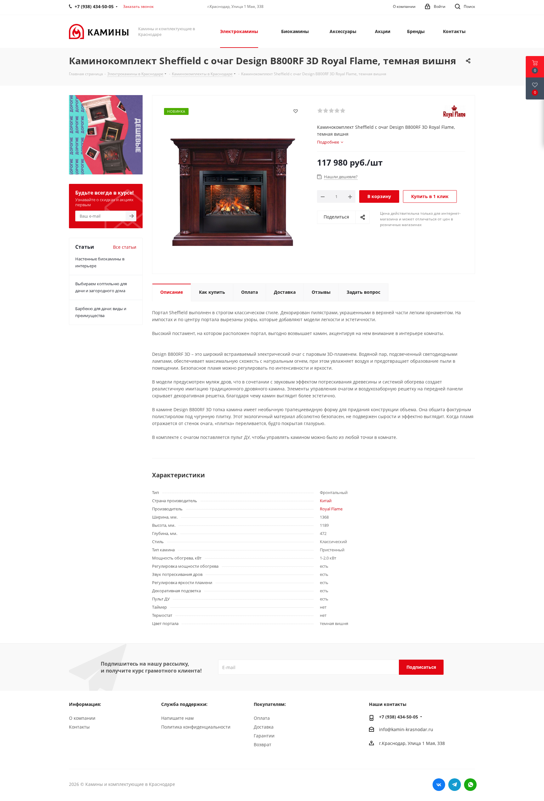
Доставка (264, 727)
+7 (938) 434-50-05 (398, 717)
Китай (326, 500)
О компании (82, 718)
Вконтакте (439, 784)
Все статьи (124, 247)
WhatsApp (470, 784)
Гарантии (264, 736)
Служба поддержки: (184, 704)
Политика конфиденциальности (195, 727)
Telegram (454, 784)
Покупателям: (270, 704)
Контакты (79, 727)
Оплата (262, 718)
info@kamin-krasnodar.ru (406, 729)
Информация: (85, 704)
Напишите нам (177, 718)
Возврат (262, 744)
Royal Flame (331, 509)
